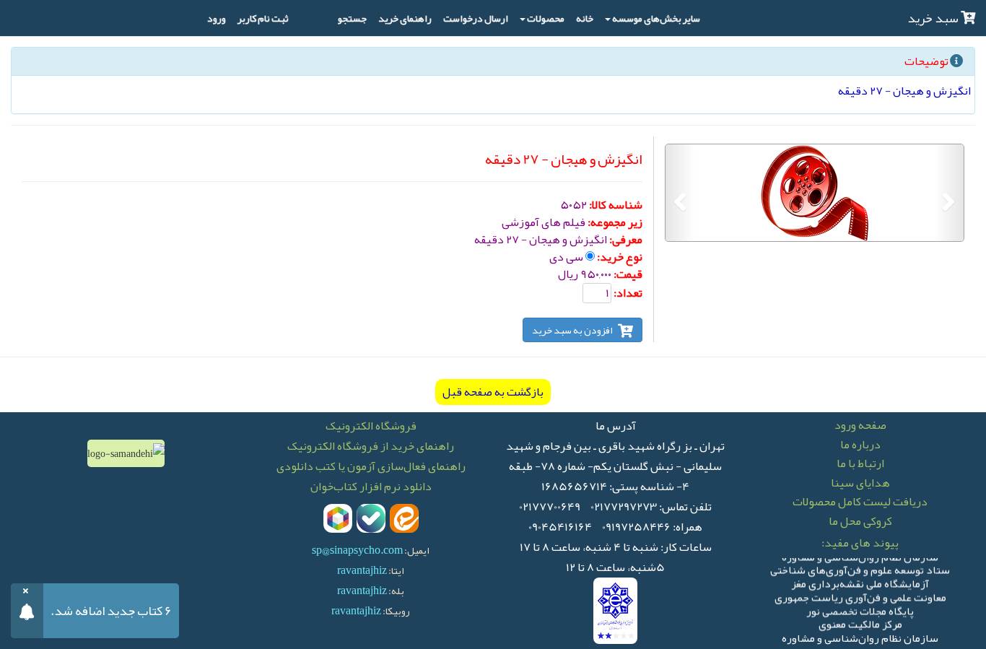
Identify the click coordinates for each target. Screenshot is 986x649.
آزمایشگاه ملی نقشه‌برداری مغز (860, 581)
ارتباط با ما (860, 463)
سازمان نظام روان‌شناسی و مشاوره (860, 636)
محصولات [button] (545, 18)
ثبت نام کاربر (263, 18)
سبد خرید (934, 18)
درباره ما (860, 444)
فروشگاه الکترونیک (371, 425)
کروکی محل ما (860, 521)
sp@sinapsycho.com (357, 550)
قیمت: (628, 274)
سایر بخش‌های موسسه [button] (656, 18)
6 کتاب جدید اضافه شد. (111, 611)
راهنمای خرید (405, 18)
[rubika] (337, 518)
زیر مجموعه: (615, 222)
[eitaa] (404, 518)
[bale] (371, 518)
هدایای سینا (860, 483)
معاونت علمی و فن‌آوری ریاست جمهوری (860, 595)
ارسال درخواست (475, 18)
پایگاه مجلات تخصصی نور (860, 609)
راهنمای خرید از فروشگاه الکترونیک (370, 446)
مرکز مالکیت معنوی (860, 622)
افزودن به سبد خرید (573, 330)
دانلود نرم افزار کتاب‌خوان (371, 486)
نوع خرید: (619, 257)
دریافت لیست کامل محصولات (860, 501)
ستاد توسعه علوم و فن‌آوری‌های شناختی (860, 568)
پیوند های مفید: (860, 542)
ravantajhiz (362, 570)
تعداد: (628, 293)
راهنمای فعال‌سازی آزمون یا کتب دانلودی (371, 466)
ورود (216, 18)
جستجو (352, 18)
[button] (949, 192)
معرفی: (625, 239)
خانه (584, 18)
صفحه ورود (860, 425)
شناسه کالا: (615, 205)
